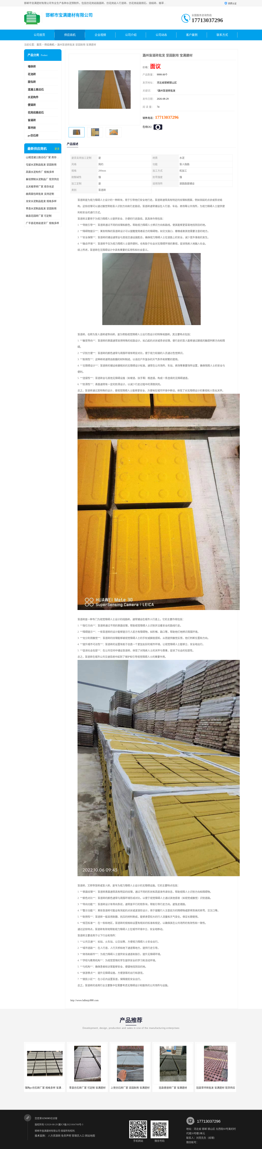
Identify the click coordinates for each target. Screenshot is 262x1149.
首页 (39, 44)
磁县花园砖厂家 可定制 (39, 216)
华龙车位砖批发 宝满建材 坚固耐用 (215, 1087)
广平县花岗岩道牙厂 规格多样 (42, 223)
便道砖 (32, 104)
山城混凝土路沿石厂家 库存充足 (43, 157)
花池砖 (32, 74)
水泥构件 (33, 97)
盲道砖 (32, 120)
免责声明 (66, 1135)
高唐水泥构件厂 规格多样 (40, 172)
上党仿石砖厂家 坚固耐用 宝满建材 (44, 1087)
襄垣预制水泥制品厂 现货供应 (42, 179)
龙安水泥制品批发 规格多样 (41, 201)
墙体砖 (32, 66)
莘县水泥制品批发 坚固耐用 (41, 208)
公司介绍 (131, 34)
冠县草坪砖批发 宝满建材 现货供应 (130, 1087)
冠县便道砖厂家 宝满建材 (87, 1087)
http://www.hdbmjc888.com (84, 1000)
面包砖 (32, 81)
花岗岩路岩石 (36, 112)
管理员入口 (78, 1135)
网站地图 (90, 1135)
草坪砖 (32, 127)
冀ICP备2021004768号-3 (70, 1124)
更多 (57, 148)
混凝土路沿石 (36, 89)
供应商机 (70, 34)
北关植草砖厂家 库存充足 (40, 186)
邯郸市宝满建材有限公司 (47, 1130)
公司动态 (161, 34)
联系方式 (222, 34)
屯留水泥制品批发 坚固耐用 (41, 164)
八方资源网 (54, 1135)
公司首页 (39, 34)
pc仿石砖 (33, 135)
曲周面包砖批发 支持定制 (40, 194)
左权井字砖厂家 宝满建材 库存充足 (172, 1087)
